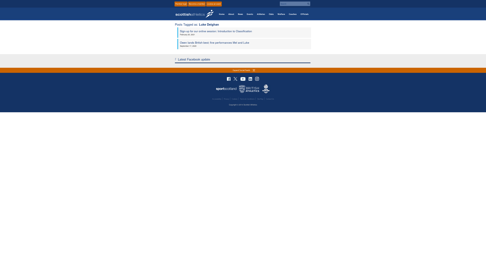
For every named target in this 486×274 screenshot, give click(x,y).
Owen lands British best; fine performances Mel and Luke (214, 42)
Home (222, 14)
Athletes (261, 14)
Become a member (197, 4)
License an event (214, 4)
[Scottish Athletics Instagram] (257, 78)
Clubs (271, 14)
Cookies (234, 99)
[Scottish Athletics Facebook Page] (229, 78)
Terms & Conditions (247, 99)
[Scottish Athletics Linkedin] (251, 78)
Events (250, 14)
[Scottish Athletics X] (236, 78)
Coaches (293, 14)
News (240, 14)
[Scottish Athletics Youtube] (243, 78)
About (231, 14)
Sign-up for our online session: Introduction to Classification (216, 31)
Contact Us (270, 99)
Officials (304, 14)
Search (307, 4)
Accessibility (216, 99)
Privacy (226, 99)
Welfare (281, 14)
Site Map (260, 99)
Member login (181, 4)
